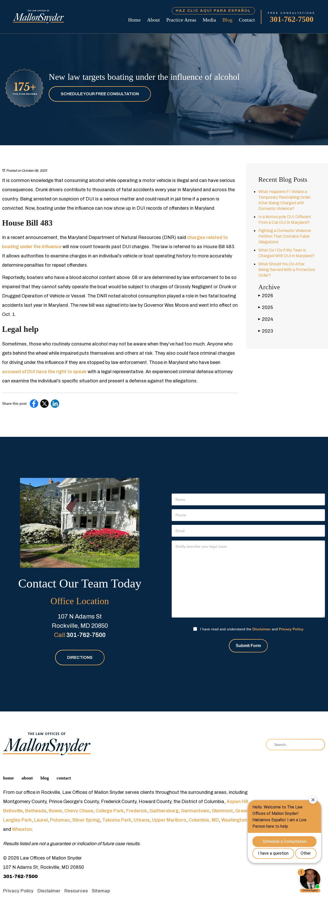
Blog (227, 20)
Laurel (41, 820)
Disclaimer (261, 629)
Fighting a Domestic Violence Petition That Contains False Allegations (284, 236)
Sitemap (101, 890)
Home (134, 20)
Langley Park (17, 820)
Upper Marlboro (169, 820)
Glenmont (222, 810)
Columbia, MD (204, 820)
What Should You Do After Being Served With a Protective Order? (286, 269)
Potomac (60, 820)
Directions (80, 657)
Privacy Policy (291, 629)
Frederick (136, 810)
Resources (76, 890)
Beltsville (13, 810)
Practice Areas (181, 20)
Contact (247, 20)
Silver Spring (86, 820)
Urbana (142, 820)
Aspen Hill (237, 801)
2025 (265, 307)
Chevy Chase (78, 810)
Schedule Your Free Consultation (100, 94)
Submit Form (248, 645)
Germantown (195, 810)
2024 (265, 319)
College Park (110, 810)
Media (209, 20)
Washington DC (238, 820)
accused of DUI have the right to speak (44, 371)
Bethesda (35, 810)
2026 (265, 295)
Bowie (55, 810)
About (153, 20)
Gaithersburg (164, 810)
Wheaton (22, 829)
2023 (265, 331)
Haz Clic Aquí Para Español (213, 11)
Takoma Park (116, 820)
